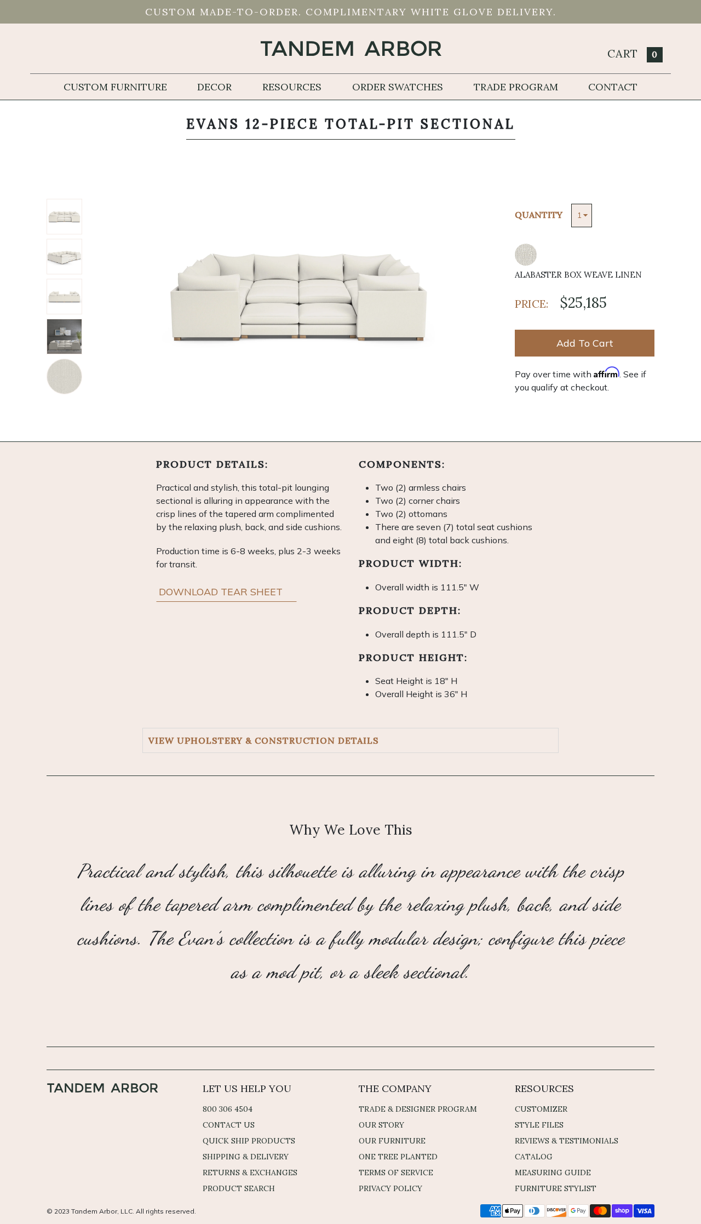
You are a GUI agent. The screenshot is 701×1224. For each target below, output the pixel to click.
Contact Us (229, 1125)
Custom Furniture (115, 87)
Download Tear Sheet (222, 591)
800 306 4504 (227, 1109)
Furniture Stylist (555, 1188)
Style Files (539, 1125)
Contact (612, 87)
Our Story (381, 1125)
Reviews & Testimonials (566, 1141)
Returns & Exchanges (250, 1172)
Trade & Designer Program (418, 1109)
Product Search (239, 1188)
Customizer (541, 1109)
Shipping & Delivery (246, 1157)
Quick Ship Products (249, 1141)
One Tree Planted (398, 1157)
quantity (538, 214)
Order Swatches (397, 87)
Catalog (534, 1157)
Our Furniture (392, 1141)
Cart (632, 53)
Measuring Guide (553, 1172)
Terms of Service (396, 1172)
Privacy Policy (390, 1188)
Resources (291, 87)
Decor (214, 87)
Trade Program (516, 87)
